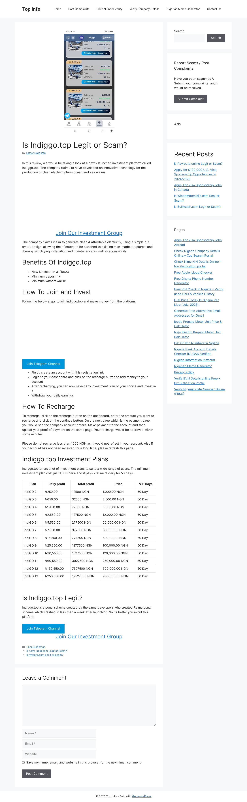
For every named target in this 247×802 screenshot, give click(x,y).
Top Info (31, 9)
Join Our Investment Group (89, 233)
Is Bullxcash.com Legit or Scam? (197, 206)
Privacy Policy (184, 372)
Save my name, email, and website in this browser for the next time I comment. (84, 762)
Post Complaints (78, 9)
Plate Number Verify (109, 9)
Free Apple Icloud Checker (193, 272)
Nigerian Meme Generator (183, 9)
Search (179, 31)
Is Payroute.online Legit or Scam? (198, 163)
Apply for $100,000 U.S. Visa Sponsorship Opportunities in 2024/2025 (195, 174)
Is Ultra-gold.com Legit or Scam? (46, 650)
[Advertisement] (89, 204)
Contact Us (214, 9)
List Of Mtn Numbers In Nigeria (196, 343)
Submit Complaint (191, 99)
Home (57, 9)
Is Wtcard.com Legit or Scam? (44, 654)
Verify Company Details (144, 9)
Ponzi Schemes (35, 646)
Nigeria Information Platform (194, 360)
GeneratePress (142, 796)
